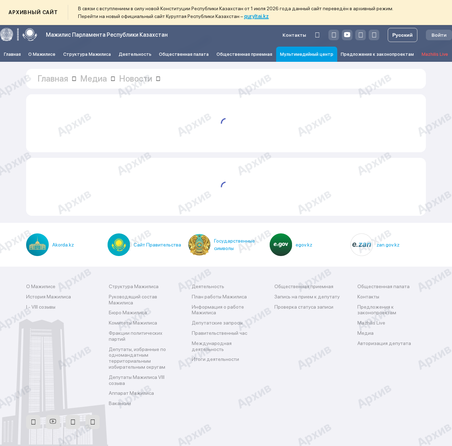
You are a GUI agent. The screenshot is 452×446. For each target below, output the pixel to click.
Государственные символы (234, 244)
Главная (12, 54)
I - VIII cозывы (40, 307)
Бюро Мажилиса (128, 312)
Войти (439, 35)
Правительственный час (219, 333)
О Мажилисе (41, 54)
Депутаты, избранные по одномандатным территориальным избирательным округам (137, 358)
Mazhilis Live (435, 54)
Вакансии (120, 403)
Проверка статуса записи (303, 307)
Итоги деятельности (215, 359)
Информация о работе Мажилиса (218, 310)
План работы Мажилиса (219, 296)
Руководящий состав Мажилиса (133, 299)
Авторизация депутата (384, 343)
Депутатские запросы (217, 323)
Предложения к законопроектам (377, 54)
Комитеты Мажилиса (133, 323)
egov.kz (304, 245)
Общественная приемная (244, 54)
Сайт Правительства (157, 245)
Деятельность (135, 54)
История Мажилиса (48, 296)
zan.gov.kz (387, 245)
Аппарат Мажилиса (131, 393)
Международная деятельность (212, 346)
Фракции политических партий (135, 336)
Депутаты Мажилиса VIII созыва (137, 380)
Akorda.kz (63, 245)
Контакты (294, 35)
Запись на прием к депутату (307, 296)
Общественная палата (184, 54)
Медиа (365, 333)
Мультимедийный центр (306, 54)
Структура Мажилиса (87, 54)
